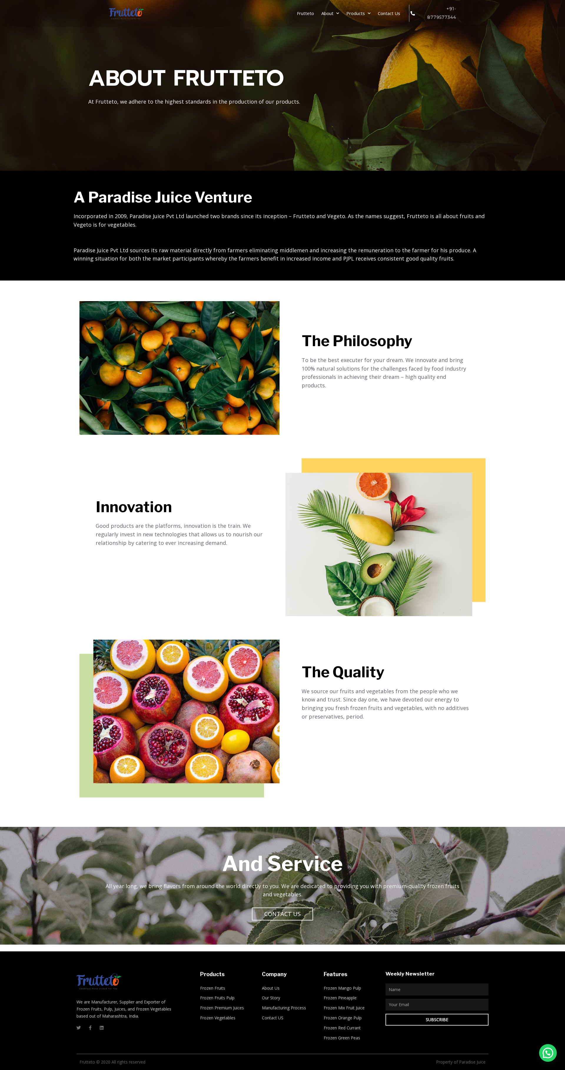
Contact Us (389, 13)
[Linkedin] (101, 1028)
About (327, 13)
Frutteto (305, 13)
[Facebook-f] (90, 1028)
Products (355, 13)
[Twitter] (79, 1028)
